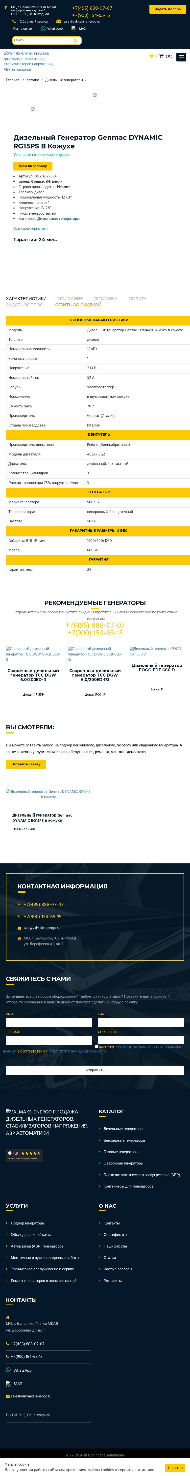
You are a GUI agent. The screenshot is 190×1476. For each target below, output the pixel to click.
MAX (82, 29)
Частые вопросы (118, 1269)
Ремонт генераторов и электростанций (43, 1281)
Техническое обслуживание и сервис (42, 1269)
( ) (168, 56)
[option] (95, 95)
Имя (9, 1014)
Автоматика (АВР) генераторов (37, 1246)
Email (102, 1014)
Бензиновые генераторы (124, 1141)
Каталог (32, 80)
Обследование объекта (31, 1235)
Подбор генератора (27, 1223)
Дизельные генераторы (64, 80)
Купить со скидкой (77, 305)
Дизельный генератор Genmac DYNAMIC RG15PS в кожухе (42, 818)
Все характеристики (30, 229)
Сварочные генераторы (123, 1163)
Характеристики (26, 299)
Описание (70, 299)
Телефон (13, 1032)
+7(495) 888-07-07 (92, 8)
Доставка (106, 299)
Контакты (112, 1223)
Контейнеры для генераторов (128, 1187)
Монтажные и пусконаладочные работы (45, 1258)
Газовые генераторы (121, 1152)
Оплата (137, 299)
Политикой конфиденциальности (77, 1051)
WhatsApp (55, 29)
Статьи (110, 1258)
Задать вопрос (24, 305)
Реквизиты (113, 1281)
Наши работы (115, 1246)
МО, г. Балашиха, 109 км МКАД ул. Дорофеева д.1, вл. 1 (33, 9)
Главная (12, 80)
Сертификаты (115, 1235)
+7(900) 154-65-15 (91, 16)
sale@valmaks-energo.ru (82, 22)
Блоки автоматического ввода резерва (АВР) (142, 1175)
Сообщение (108, 1032)
